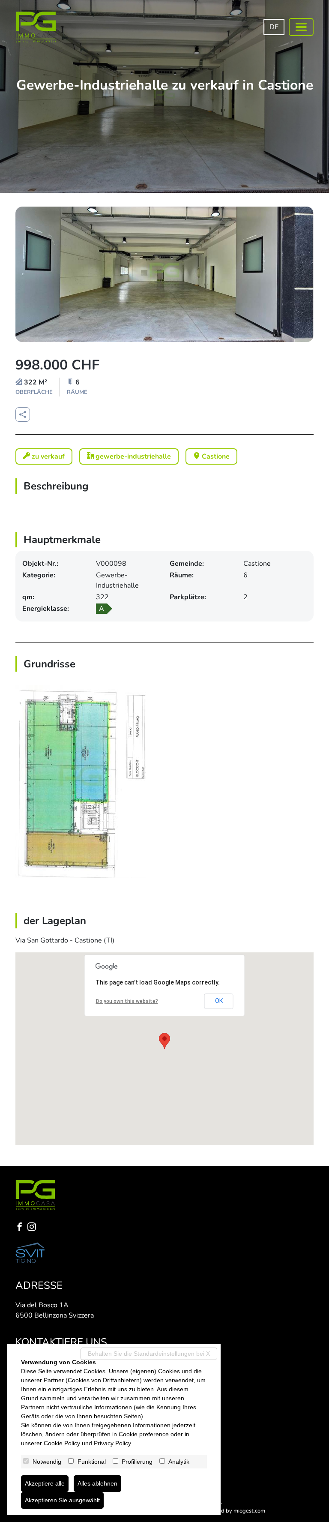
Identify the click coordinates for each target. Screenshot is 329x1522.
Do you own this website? (127, 1001)
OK (219, 1000)
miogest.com (249, 1511)
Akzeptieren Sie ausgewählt (62, 1500)
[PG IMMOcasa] (35, 27)
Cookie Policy (62, 1443)
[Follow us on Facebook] (21, 1228)
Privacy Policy (112, 1443)
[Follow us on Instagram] (33, 1228)
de (273, 27)
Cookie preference (144, 1434)
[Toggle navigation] (301, 27)
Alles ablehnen (97, 1483)
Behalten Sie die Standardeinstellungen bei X (149, 1353)
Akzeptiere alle (45, 1483)
